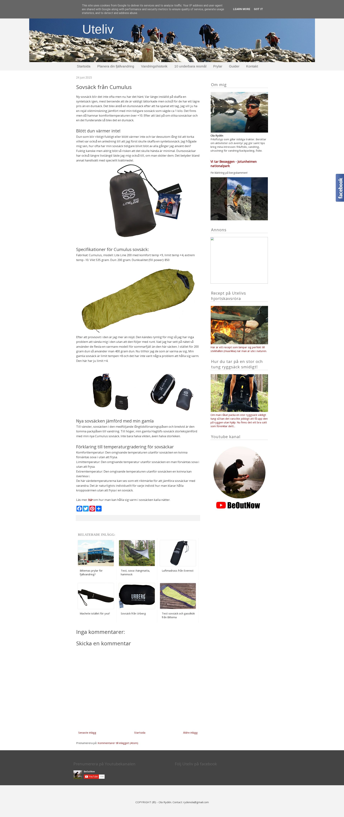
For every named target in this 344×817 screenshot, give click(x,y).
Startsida (83, 66)
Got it (258, 9)
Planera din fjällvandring (115, 66)
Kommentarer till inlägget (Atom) (118, 743)
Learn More (241, 9)
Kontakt (252, 66)
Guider (234, 66)
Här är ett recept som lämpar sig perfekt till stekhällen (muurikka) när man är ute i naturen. (239, 349)
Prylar (217, 66)
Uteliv (98, 29)
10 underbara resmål (190, 66)
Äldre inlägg (190, 732)
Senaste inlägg (87, 732)
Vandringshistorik (154, 66)
